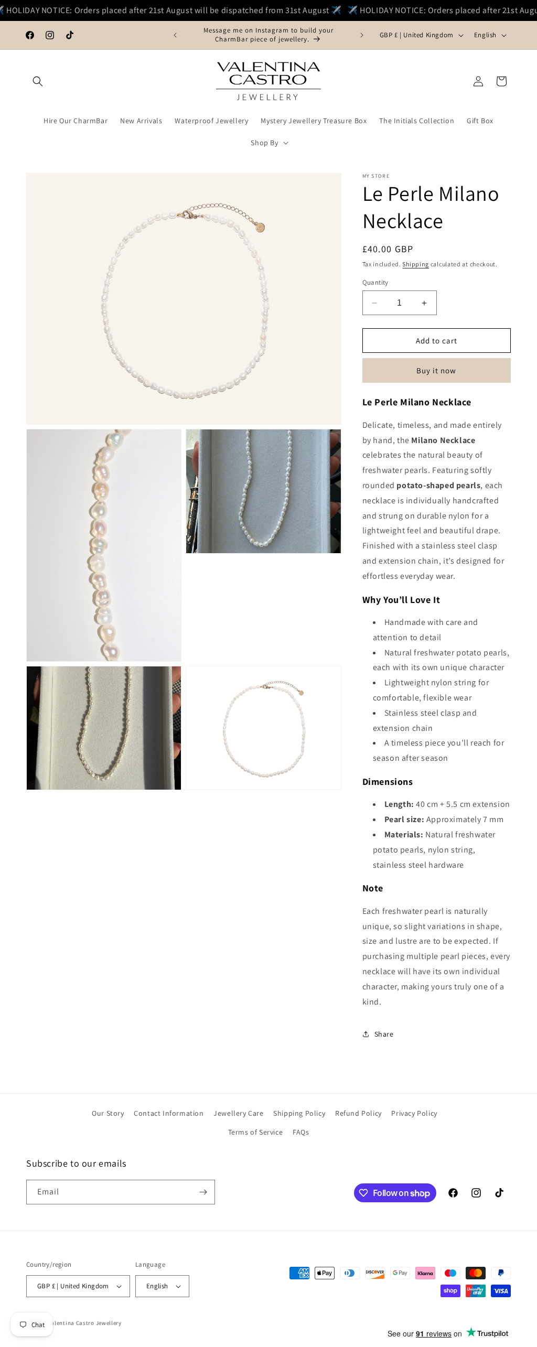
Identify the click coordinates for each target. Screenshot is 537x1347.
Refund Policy (358, 1113)
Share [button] (384, 1034)
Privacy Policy (414, 1113)
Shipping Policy (299, 1113)
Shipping (415, 264)
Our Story (108, 1113)
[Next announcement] (361, 35)
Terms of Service (255, 1132)
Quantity (375, 282)
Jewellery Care (238, 1113)
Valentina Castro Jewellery (85, 1323)
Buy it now (436, 370)
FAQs (301, 1132)
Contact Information (168, 1113)
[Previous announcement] (175, 35)
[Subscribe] (202, 1192)
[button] (37, 81)
